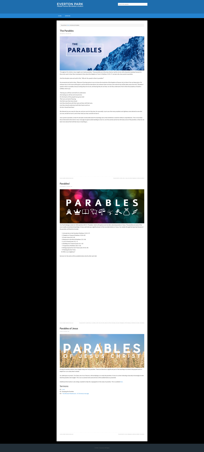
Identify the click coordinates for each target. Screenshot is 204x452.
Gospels (94, 323)
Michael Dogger (115, 323)
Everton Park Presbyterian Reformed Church (70, 7)
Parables (134, 178)
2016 (126, 434)
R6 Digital (107, 447)
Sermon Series (140, 178)
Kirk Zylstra (108, 323)
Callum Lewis (128, 178)
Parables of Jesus (69, 328)
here (121, 381)
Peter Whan (128, 323)
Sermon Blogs (69, 178)
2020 (121, 178)
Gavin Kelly (89, 323)
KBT (97, 323)
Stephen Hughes (135, 323)
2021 (124, 178)
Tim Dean (142, 323)
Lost (63, 389)
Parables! (65, 183)
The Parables (67, 30)
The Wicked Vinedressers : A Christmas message (75, 393)
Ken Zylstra (101, 323)
